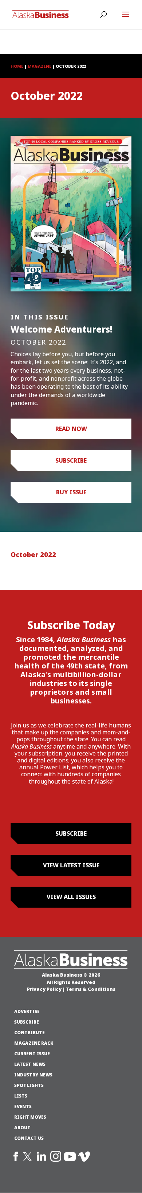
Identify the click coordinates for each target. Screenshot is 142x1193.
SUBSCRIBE (26, 1022)
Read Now (71, 428)
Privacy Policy (44, 989)
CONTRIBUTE (29, 1032)
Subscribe (71, 460)
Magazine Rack (33, 1043)
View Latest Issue (71, 865)
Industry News (33, 1075)
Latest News (30, 1064)
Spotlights (29, 1085)
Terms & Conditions (90, 989)
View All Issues (71, 896)
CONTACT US (29, 1138)
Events (23, 1106)
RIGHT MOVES (30, 1117)
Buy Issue (71, 492)
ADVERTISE (27, 1011)
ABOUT (22, 1128)
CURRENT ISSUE (32, 1054)
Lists (20, 1096)
